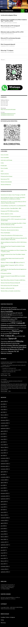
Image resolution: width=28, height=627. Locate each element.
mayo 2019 (3, 507)
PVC (21, 331)
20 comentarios (11, 52)
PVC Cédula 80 (7, 335)
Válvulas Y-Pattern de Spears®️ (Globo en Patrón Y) (13, 262)
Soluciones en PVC (5, 179)
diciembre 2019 (4, 493)
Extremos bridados (7, 327)
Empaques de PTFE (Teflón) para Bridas (10, 211)
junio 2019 (3, 504)
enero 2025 (3, 417)
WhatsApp (3, 622)
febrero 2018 (4, 536)
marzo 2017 (3, 558)
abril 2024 (3, 442)
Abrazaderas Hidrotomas (11, 307)
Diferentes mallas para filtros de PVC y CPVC (12, 32)
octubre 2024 (4, 425)
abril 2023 (3, 455)
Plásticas (15, 331)
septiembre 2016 (5, 572)
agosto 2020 (3, 482)
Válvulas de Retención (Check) (12, 349)
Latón (2, 171)
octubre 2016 (4, 569)
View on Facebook (4, 375)
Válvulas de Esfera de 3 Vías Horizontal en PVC (11, 227)
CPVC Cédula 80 (18, 323)
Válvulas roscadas (6, 353)
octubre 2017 (4, 542)
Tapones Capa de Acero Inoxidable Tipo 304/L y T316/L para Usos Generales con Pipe (13, 224)
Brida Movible (4, 315)
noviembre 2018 (4, 517)
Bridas (10, 315)
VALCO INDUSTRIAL (7, 11)
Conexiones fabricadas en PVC (9, 319)
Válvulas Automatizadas (6, 181)
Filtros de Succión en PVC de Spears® (10, 25)
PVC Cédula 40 (14, 333)
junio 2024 (3, 436)
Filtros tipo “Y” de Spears (7, 50)
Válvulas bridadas (6, 345)
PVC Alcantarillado (5, 333)
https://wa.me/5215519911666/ (8, 109)
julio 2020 (3, 485)
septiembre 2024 (5, 428)
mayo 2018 (3, 531)
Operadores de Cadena (14, 329)
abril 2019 (3, 509)
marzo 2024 (3, 444)
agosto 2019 (3, 501)
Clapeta (21, 315)
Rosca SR (16, 336)
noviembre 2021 (4, 469)
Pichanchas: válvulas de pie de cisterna (10, 230)
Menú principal (26, 11)
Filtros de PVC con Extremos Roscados (10, 38)
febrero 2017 (4, 561)
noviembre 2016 (4, 566)
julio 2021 (3, 474)
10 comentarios (11, 33)
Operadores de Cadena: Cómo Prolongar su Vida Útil (13, 194)
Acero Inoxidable (5, 157)
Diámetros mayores (8, 325)
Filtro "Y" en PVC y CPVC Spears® (20, 327)
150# (2, 307)
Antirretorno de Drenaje (6, 160)
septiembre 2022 (5, 463)
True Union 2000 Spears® (8, 341)
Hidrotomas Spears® (5, 329)
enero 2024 (3, 450)
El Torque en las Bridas (6, 273)
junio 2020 (3, 488)
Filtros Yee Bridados (5, 232)
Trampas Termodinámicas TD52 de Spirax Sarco (12, 235)
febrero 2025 (4, 415)
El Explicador (4, 165)
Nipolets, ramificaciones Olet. (7, 288)
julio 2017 (3, 550)
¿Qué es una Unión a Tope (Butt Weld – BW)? (11, 208)
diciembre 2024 (4, 420)
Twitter (7, 617)
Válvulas (19, 341)
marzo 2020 (3, 490)
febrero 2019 (4, 515)
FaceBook (3, 617)
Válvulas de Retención (6, 184)
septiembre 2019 (5, 498)
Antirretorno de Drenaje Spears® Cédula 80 (11, 313)
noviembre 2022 (4, 458)
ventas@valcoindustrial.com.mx (8, 113)
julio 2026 (3, 404)
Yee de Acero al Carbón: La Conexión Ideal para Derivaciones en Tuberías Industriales (13, 202)
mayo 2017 (3, 553)
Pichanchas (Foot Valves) (6, 176)
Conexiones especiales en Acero (19, 317)
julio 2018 (3, 525)
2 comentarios (10, 39)
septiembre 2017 (5, 544)
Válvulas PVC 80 (13, 351)
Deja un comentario (13, 22)
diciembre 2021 (4, 466)
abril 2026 (3, 406)
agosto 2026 (3, 401)
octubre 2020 (4, 479)
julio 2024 (3, 433)
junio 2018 (3, 528)
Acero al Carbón (4, 154)
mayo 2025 (3, 409)
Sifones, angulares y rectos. (7, 213)
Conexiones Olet (18, 321)
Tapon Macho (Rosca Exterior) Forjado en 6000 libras (13, 280)
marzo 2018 (3, 534)
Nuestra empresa (5, 173)
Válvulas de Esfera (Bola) (18, 347)
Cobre (2, 162)
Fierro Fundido (4, 168)
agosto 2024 (3, 431)
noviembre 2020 (4, 477)
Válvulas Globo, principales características (10, 291)
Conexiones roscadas (6, 323)
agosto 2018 (3, 523)
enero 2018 (3, 539)
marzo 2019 (3, 512)
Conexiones (6, 317)
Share (10, 375)
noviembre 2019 (4, 496)
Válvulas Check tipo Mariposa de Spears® (10, 282)
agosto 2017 (3, 547)
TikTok (2, 620)
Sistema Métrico (4, 338)
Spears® (13, 338)
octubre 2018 (4, 520)
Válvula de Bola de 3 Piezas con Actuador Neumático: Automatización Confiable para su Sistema (13, 198)
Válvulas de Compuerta (6, 347)
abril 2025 (3, 412)
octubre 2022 (4, 461)
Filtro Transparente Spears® (8, 44)
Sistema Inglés (21, 336)
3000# (5, 307)
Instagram (12, 617)
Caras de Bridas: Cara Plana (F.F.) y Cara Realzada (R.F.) (13, 205)
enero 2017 (3, 563)
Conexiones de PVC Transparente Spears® (10, 216)
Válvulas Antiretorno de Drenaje (10, 343)
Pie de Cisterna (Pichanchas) (6, 331)
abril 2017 (3, 555)
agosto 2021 (3, 471)
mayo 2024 (3, 439)
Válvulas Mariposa (4, 351)
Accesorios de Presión (9, 309)
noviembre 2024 (4, 423)
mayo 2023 (3, 452)
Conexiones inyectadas (8, 321)
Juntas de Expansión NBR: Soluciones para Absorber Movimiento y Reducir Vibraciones (14, 238)
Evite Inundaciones (20, 325)
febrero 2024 (4, 447)
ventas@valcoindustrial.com (7, 115)
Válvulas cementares (19, 345)
